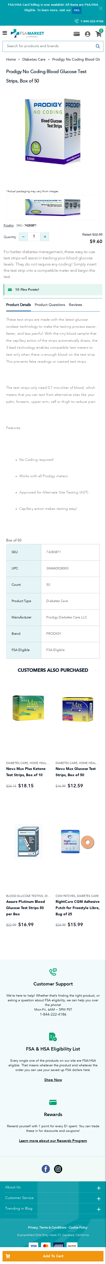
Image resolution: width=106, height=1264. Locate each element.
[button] (53, 610)
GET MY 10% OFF (53, 675)
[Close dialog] (103, 598)
